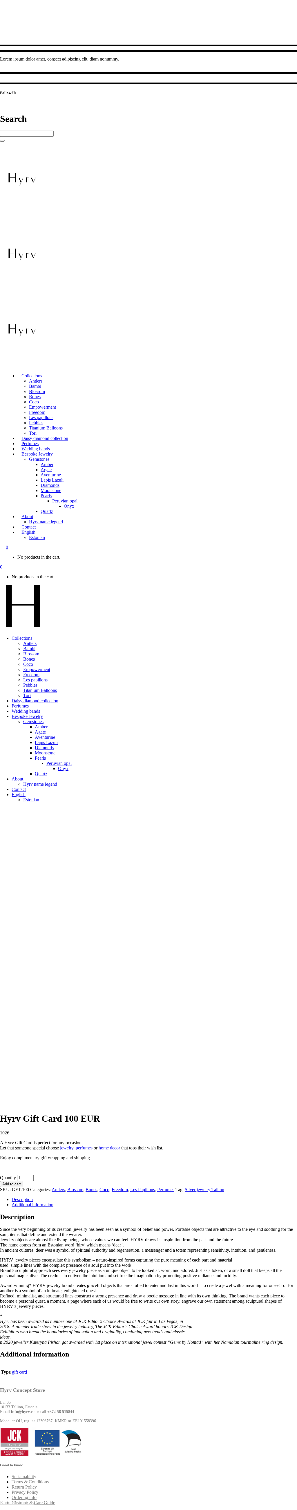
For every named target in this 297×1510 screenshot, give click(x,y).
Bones (91, 1189)
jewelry (66, 1147)
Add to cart (11, 1184)
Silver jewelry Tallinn (204, 1189)
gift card (19, 1372)
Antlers (58, 1189)
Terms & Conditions (30, 1481)
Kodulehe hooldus (17, 1502)
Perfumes (165, 1189)
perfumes (84, 1147)
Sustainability (24, 1476)
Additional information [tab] (32, 1204)
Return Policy (24, 1487)
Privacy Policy (25, 1492)
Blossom (75, 1189)
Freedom (120, 1189)
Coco (104, 1189)
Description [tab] (22, 1199)
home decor (109, 1147)
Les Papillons (142, 1189)
